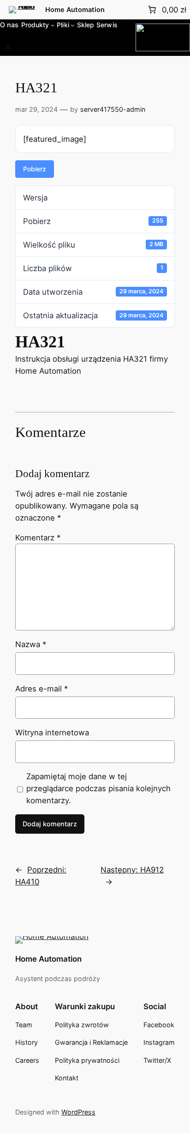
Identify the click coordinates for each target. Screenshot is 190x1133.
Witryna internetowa (52, 732)
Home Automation (75, 9)
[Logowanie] (8, 47)
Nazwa (30, 644)
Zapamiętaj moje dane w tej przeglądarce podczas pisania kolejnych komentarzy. (98, 788)
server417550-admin (112, 109)
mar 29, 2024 (36, 109)
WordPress (78, 1112)
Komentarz (37, 537)
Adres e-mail (41, 688)
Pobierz (34, 169)
